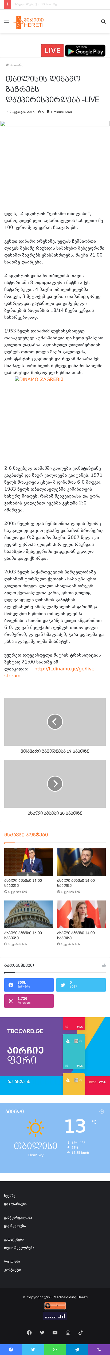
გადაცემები (14, 1240)
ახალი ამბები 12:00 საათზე (35, 4)
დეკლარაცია (15, 1204)
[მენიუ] (6, 23)
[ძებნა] (103, 23)
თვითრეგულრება (19, 1248)
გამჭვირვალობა (18, 1218)
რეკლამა (12, 1261)
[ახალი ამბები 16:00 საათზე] (81, 862)
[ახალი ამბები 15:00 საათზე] (28, 914)
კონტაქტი (12, 1270)
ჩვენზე (9, 1196)
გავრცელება (15, 1226)
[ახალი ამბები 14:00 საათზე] (81, 914)
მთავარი (16, 65)
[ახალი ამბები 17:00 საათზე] (28, 862)
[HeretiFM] (33, 21)
